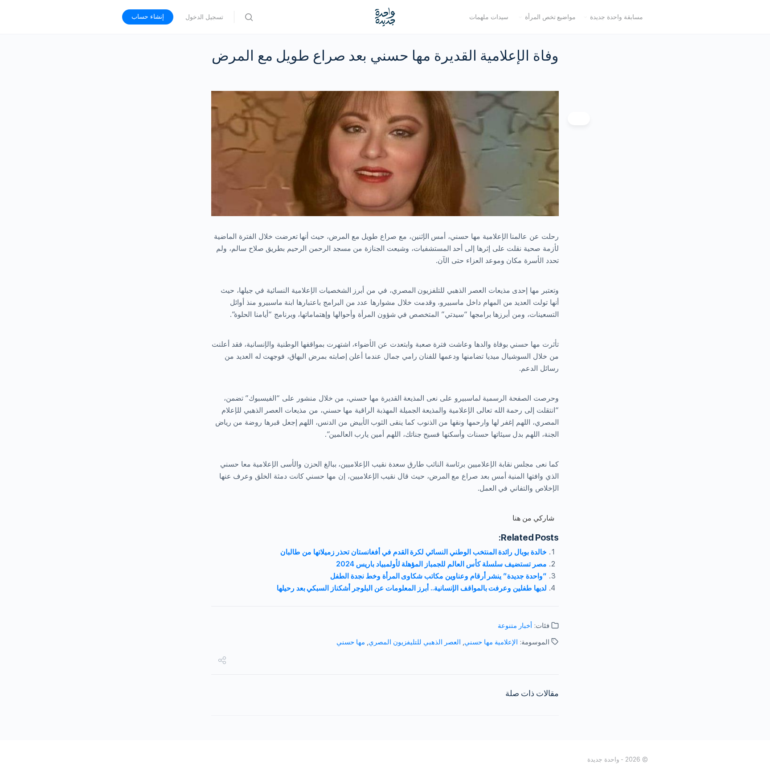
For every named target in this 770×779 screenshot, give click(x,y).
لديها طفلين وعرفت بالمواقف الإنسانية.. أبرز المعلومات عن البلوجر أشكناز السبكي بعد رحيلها (412, 588)
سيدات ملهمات (488, 16)
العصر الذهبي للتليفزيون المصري (415, 642)
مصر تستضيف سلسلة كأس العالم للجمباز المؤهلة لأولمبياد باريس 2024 (441, 564)
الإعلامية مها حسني (491, 642)
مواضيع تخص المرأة (550, 16)
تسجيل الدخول (204, 16)
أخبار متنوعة (515, 626)
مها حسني (350, 642)
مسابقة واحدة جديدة (616, 16)
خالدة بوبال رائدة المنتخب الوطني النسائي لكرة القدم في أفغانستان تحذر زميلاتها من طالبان (413, 552)
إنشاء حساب (147, 16)
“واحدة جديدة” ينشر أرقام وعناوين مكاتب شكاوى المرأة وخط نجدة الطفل (438, 576)
